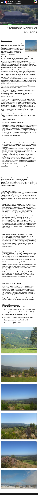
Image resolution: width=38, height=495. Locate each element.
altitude (31, 78)
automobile (14, 245)
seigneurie (10, 86)
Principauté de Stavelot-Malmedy (11, 87)
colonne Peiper (24, 132)
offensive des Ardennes (10, 131)
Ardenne (8, 240)
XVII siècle (13, 115)
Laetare (28, 216)
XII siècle (26, 106)
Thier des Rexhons (24, 309)
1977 (24, 95)
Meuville (22, 71)
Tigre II (20, 135)
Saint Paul (16, 99)
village (5, 78)
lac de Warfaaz (29, 242)
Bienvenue (10, 1)
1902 (30, 93)
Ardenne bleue (23, 240)
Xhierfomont (14, 71)
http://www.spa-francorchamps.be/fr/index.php (16, 262)
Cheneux (29, 81)
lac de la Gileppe (7, 243)
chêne (26, 92)
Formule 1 (23, 245)
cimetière (26, 90)
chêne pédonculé (6, 93)
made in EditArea (19, 494)
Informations (18, 1)
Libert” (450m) (27, 312)
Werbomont (32, 80)
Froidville (32, 71)
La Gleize (15, 81)
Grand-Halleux (21, 266)
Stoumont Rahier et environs (13, 3)
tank (11, 135)
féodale (15, 86)
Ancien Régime (27, 86)
